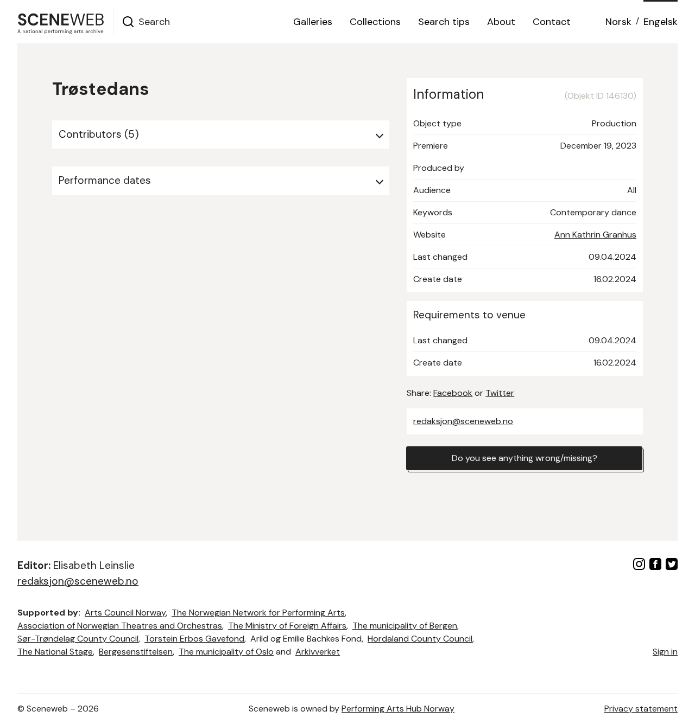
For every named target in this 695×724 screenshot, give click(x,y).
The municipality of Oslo (226, 651)
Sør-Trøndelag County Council (77, 638)
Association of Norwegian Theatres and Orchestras (119, 625)
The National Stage (55, 651)
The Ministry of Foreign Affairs (287, 625)
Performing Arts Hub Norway (398, 708)
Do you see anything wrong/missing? (524, 458)
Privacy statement (641, 708)
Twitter (499, 393)
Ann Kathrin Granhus (595, 234)
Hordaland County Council (420, 638)
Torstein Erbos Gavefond (194, 638)
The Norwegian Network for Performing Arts (258, 612)
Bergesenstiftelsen (136, 651)
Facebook (452, 393)
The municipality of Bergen (404, 625)
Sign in (665, 651)
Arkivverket (317, 651)
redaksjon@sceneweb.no (463, 421)
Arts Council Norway (125, 612)
